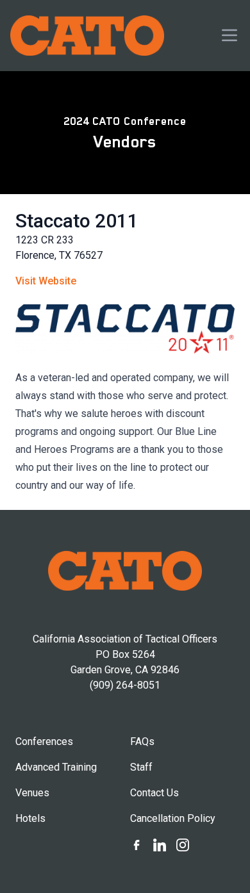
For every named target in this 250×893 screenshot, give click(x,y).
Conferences (44, 741)
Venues (32, 793)
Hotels (30, 818)
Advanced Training (56, 767)
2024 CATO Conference (125, 121)
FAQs (142, 741)
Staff (141, 767)
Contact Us (154, 793)
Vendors (125, 141)
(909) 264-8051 (125, 685)
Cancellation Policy (172, 818)
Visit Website (45, 281)
